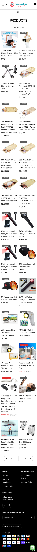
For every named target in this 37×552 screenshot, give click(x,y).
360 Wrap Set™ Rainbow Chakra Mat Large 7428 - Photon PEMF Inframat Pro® (27, 126)
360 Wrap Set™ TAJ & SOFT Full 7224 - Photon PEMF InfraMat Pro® (8, 164)
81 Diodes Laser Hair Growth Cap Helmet (9, 298)
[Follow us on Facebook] (4, 505)
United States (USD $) (11, 526)
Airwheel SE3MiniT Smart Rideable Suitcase (26, 442)
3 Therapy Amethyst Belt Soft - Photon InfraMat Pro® (27, 53)
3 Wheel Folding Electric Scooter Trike (7, 86)
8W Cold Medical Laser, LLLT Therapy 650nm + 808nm (27, 299)
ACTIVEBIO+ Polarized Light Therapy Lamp (7, 365)
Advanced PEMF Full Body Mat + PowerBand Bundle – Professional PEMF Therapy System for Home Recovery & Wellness (9, 404)
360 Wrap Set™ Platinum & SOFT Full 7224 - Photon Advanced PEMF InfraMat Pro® (27, 88)
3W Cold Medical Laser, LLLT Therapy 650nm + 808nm (9, 233)
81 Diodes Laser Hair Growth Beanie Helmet (27, 266)
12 (26, 458)
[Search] (7, 5)
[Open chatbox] (32, 548)
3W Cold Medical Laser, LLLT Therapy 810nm (27, 233)
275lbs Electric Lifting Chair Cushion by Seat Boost (9, 53)
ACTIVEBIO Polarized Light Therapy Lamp (27, 331)
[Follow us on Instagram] (9, 505)
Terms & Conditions (6, 480)
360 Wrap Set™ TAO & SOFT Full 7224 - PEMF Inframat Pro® (9, 198)
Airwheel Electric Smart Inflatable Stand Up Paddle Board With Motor (8, 443)
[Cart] (33, 5)
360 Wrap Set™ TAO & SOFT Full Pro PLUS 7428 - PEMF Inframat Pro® (27, 199)
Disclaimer (6, 475)
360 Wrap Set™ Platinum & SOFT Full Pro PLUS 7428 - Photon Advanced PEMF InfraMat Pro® (9, 127)
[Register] (31, 517)
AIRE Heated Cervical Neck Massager (27, 397)
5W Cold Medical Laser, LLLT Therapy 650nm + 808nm (9, 266)
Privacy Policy (7, 486)
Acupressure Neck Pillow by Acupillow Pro (26, 365)
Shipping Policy (27, 482)
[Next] (30, 458)
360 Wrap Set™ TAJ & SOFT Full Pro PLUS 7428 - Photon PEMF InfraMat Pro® (27, 164)
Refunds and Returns (25, 476)
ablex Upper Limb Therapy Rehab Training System (8, 332)
